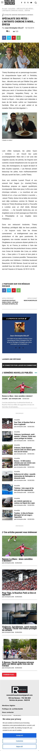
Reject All (19, 746)
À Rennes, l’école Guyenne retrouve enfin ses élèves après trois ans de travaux (24, 450)
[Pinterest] (14, 38)
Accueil (4, 9)
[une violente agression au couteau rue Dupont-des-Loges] (7, 502)
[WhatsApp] (18, 38)
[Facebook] (21, 2)
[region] (19, 733)
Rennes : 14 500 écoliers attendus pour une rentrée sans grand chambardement (24, 463)
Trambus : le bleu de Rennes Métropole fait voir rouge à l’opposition (23, 515)
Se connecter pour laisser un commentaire (19, 365)
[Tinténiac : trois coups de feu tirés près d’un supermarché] (7, 489)
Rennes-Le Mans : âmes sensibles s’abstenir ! (17, 396)
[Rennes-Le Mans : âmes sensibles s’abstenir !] (19, 384)
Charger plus (8, 675)
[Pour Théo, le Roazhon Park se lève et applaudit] (7, 423)
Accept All (19, 735)
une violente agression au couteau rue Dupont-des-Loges (24, 502)
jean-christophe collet (15, 398)
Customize (19, 741)
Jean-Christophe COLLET (14, 28)
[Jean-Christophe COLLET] (20, 327)
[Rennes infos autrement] (9, 2)
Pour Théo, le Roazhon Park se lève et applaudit (24, 423)
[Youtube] (31, 2)
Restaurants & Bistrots (25, 14)
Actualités (11, 9)
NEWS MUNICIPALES (30, 300)
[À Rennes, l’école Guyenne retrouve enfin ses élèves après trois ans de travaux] (7, 449)
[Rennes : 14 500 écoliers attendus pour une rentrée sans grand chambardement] (7, 463)
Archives (14, 14)
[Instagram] (24, 2)
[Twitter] (28, 2)
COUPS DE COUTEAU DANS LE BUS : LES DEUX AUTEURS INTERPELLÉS (10, 302)
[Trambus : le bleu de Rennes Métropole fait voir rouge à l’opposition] (7, 515)
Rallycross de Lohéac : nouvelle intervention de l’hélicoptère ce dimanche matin (24, 476)
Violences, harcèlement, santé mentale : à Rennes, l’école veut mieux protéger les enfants (25, 436)
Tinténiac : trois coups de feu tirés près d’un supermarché (24, 489)
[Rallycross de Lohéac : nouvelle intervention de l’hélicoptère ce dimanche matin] (7, 476)
